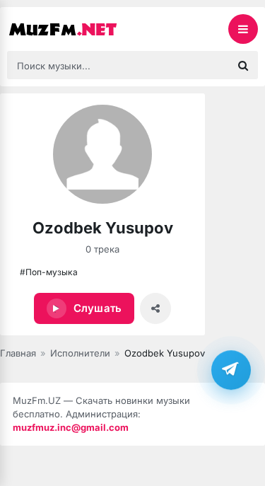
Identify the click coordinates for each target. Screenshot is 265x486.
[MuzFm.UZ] (77, 29)
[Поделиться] (155, 308)
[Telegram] (231, 370)
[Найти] (243, 65)
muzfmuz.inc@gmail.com (71, 427)
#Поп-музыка (49, 272)
